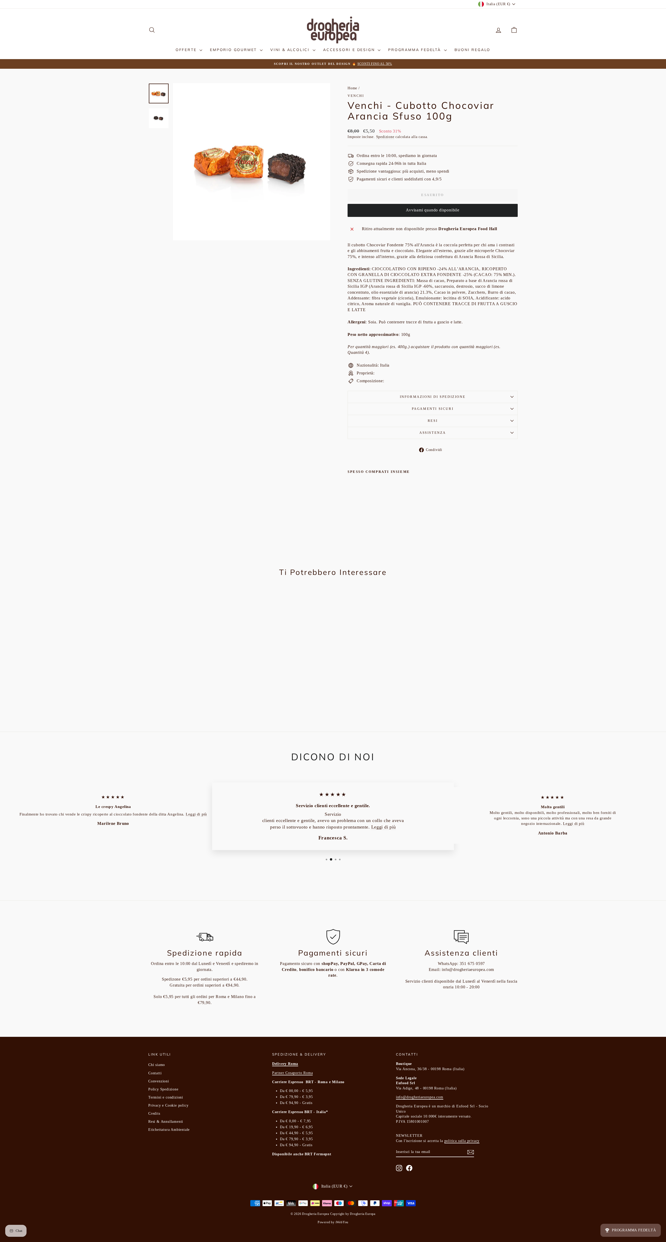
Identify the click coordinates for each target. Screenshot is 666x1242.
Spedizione (385, 137)
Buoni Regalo (472, 49)
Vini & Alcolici (290, 49)
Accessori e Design (349, 49)
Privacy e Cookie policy (168, 1105)
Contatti (155, 1073)
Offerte (187, 49)
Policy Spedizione (163, 1089)
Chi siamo (156, 1065)
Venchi (356, 96)
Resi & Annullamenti (165, 1122)
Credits (154, 1113)
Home (352, 88)
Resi (433, 421)
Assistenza (432, 433)
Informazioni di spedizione (433, 397)
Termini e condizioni (165, 1097)
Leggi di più (196, 814)
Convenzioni (158, 1081)
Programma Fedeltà (415, 49)
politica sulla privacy (462, 1141)
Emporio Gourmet (234, 49)
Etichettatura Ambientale (169, 1130)
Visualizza (192, 672)
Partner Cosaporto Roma (292, 1073)
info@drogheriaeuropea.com (468, 969)
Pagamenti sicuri (433, 409)
